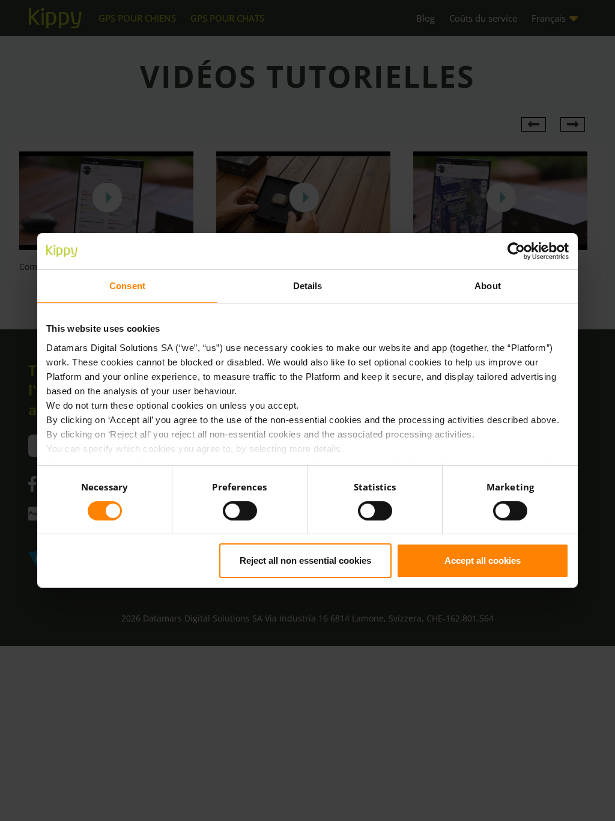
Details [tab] (308, 286)
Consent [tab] (127, 286)
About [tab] (487, 286)
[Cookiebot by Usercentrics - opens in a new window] (516, 251)
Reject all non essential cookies (305, 560)
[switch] (240, 510)
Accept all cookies (482, 560)
